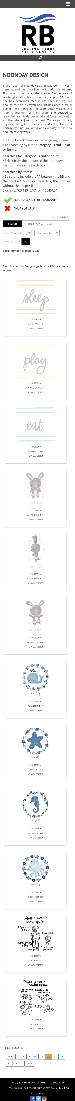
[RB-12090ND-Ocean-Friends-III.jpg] (35, 743)
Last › (29, 1063)
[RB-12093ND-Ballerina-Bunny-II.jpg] (35, 552)
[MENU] (67, 4)
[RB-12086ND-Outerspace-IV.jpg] (35, 934)
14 (62, 1056)
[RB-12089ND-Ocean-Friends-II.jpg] (35, 806)
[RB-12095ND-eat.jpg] (35, 424)
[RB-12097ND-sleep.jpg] (35, 297)
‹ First (10, 1056)
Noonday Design (35, 329)
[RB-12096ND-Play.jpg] (35, 361)
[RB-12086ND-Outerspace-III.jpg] (35, 997)
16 (15, 1063)
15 (9, 1063)
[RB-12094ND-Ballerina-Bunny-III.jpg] (35, 488)
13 (55, 1056)
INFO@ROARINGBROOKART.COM (28, 1082)
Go (25, 241)
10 (35, 1056)
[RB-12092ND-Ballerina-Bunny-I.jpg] (35, 615)
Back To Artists (60, 217)
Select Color (11, 241)
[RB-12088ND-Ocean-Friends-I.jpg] (35, 870)
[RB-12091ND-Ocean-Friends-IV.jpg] (35, 679)
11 (42, 1056)
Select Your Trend (46, 233)
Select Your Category (16, 233)
